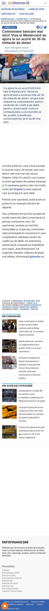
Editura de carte (10, 583)
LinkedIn (33, 307)
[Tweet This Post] (45, 28)
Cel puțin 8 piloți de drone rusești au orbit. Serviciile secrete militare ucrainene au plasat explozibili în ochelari (31, 414)
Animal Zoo (7, 586)
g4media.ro (37, 256)
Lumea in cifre (36, 9)
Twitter (34, 309)
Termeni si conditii (15, 604)
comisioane (16, 301)
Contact (40, 604)
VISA (38, 301)
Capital (5, 570)
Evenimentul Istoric (12, 578)
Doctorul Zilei (8, 575)
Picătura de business (13, 9)
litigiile (18, 189)
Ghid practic (8, 13)
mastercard (29, 301)
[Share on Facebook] (38, 28)
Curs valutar (26, 13)
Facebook (24, 309)
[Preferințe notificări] (4, 605)
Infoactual (7, 580)
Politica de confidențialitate (16, 602)
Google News (18, 307)
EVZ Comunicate (10, 588)
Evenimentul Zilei (10, 572)
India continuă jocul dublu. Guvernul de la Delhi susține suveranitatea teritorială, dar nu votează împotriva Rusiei (31, 328)
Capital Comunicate (12, 591)
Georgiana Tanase (19, 47)
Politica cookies (38, 602)
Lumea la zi (31, 303)
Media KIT (30, 604)
